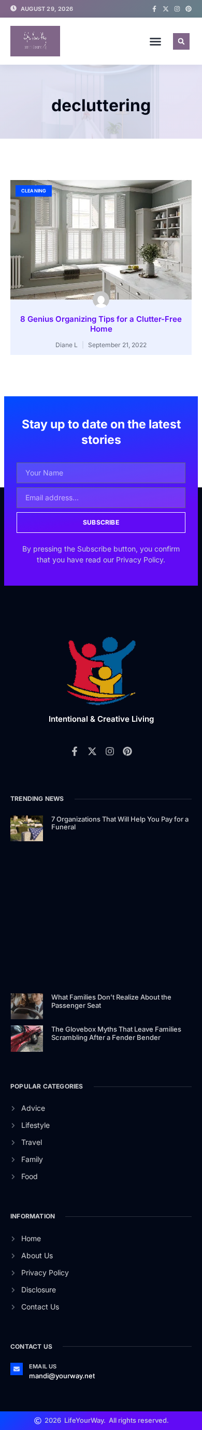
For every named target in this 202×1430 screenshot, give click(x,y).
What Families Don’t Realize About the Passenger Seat (111, 1001)
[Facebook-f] (154, 9)
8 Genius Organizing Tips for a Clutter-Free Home (101, 324)
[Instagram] (177, 9)
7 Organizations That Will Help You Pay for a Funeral (120, 823)
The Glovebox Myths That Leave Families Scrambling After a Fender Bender (116, 1033)
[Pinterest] (188, 9)
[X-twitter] (166, 9)
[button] (155, 41)
